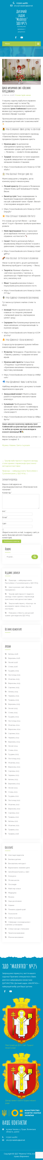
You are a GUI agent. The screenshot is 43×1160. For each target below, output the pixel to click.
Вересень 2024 (14, 729)
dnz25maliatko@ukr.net (15, 1140)
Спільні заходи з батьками (18, 929)
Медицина (12, 893)
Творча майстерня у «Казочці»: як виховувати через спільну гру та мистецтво (20, 606)
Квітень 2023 (13, 779)
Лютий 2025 (13, 708)
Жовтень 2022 (13, 805)
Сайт (4, 524)
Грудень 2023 (13, 754)
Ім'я (4, 511)
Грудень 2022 (13, 796)
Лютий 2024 (13, 746)
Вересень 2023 (14, 767)
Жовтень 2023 (13, 763)
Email (5, 517)
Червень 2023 (13, 775)
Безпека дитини (14, 859)
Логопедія (12, 884)
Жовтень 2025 (13, 679)
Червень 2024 (13, 738)
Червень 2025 (13, 696)
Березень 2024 (14, 742)
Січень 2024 (13, 750)
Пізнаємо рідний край (17, 910)
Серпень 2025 (13, 688)
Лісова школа (13, 880)
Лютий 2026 (13, 662)
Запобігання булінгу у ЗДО (18, 872)
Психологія (12, 914)
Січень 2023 (12, 792)
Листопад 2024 (14, 721)
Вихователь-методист (17, 864)
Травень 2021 (13, 830)
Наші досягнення (15, 901)
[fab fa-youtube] (21, 37)
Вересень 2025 (14, 683)
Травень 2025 (13, 700)
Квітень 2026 (13, 654)
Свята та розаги (23, 445)
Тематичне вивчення (16, 933)
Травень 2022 (13, 817)
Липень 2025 (13, 692)
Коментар (7, 493)
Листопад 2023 (14, 759)
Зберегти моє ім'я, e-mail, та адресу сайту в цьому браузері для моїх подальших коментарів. (20, 535)
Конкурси (12, 876)
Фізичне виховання (15, 937)
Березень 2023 (14, 784)
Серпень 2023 (13, 771)
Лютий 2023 (13, 788)
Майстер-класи (14, 889)
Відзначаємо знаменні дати (19, 868)
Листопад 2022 (14, 800)
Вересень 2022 (14, 809)
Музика (5, 445)
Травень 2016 (13, 834)
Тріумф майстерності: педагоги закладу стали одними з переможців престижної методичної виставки (20, 463)
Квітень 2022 (13, 821)
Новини (12, 445)
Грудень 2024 (13, 717)
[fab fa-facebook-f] (16, 37)
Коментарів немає (23, 95)
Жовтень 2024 (14, 725)
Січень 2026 (13, 667)
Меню (7, 44)
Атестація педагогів (16, 855)
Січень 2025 (12, 713)
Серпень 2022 (13, 813)
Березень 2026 (14, 658)
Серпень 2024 (13, 734)
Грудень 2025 (13, 671)
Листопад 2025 (14, 675)
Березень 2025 (14, 704)
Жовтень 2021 (13, 825)
